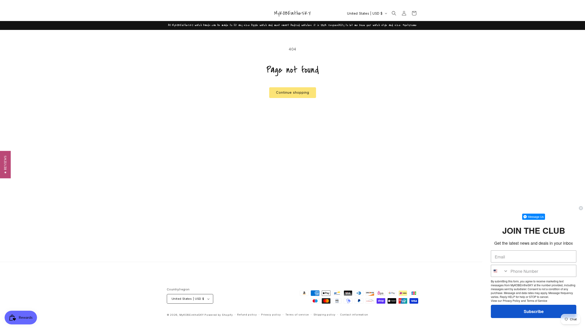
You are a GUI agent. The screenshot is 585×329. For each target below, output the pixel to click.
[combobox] (499, 271)
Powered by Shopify (219, 314)
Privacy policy (271, 314)
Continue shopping (292, 92)
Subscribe (534, 311)
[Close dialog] (581, 208)
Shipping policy (325, 314)
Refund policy (247, 314)
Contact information (354, 314)
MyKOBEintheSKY (191, 314)
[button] (394, 13)
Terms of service (297, 314)
